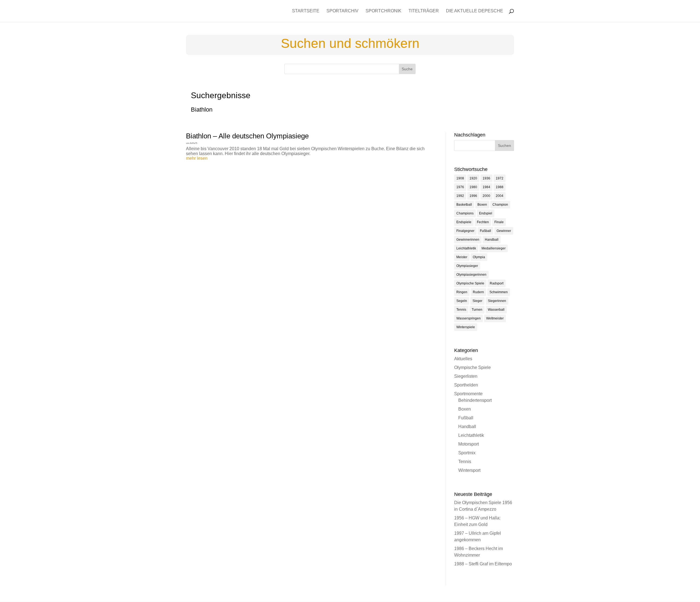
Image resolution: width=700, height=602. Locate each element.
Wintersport (469, 470)
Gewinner (504, 231)
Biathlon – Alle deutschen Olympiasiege (247, 136)
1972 (499, 178)
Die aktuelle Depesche (474, 11)
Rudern (478, 292)
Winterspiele (465, 327)
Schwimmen (498, 292)
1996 (473, 196)
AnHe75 (193, 143)
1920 (473, 178)
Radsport (496, 283)
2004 (499, 196)
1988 (499, 187)
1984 (486, 187)
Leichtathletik (466, 248)
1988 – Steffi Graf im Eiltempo (483, 564)
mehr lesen (197, 158)
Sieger (477, 301)
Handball (491, 240)
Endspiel (485, 213)
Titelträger (424, 11)
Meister (461, 257)
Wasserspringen (468, 318)
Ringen (461, 292)
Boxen (482, 205)
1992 (460, 196)
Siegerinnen (497, 301)
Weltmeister (495, 318)
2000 (486, 196)
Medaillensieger (494, 248)
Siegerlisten (465, 376)
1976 (460, 187)
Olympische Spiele (470, 283)
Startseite (305, 11)
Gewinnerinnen (467, 240)
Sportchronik (383, 11)
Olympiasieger (467, 266)
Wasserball (496, 310)
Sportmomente (468, 393)
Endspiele (463, 222)
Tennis (461, 310)
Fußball (485, 231)
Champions (465, 213)
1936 (486, 178)
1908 (460, 178)
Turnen (477, 310)
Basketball (464, 205)
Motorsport (468, 444)
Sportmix (467, 452)
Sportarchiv (342, 11)
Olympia (479, 257)
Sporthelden (466, 385)
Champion (500, 205)
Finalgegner (465, 231)
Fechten (483, 222)
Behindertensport (475, 400)
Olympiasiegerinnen (471, 275)
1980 (473, 187)
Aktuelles (463, 358)
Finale (499, 222)
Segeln (461, 301)
